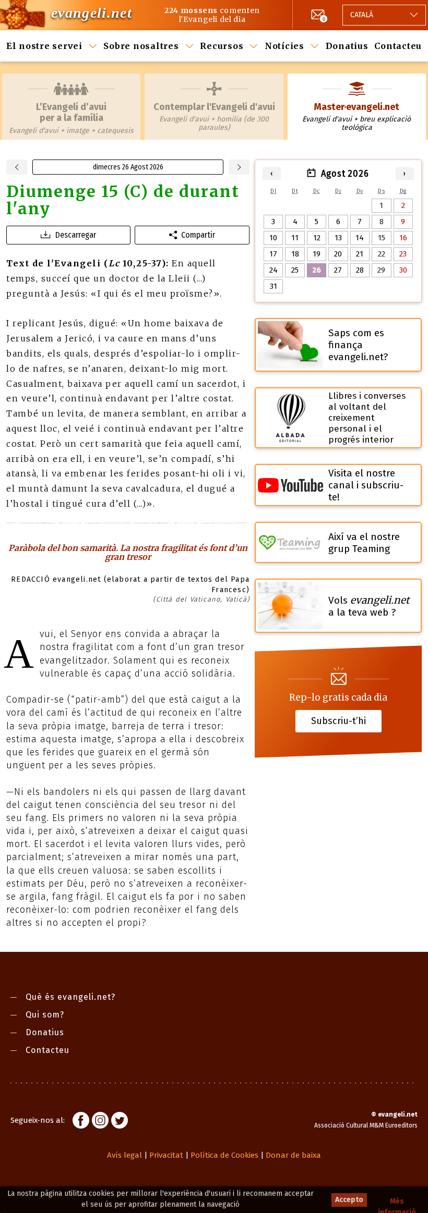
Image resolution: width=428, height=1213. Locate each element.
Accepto (349, 1199)
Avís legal (124, 1155)
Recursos (221, 46)
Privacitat (166, 1155)
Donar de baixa (293, 1155)
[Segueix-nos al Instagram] (100, 1122)
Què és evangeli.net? (70, 997)
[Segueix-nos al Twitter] (119, 1122)
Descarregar (75, 235)
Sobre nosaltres (141, 46)
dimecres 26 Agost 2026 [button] (128, 167)
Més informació (397, 1202)
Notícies (284, 46)
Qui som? (45, 1015)
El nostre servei (44, 46)
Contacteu (398, 46)
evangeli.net (91, 13)
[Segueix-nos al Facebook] (81, 1122)
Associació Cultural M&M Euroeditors (366, 1125)
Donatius (347, 46)
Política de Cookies (224, 1155)
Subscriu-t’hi (338, 721)
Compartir (198, 235)
